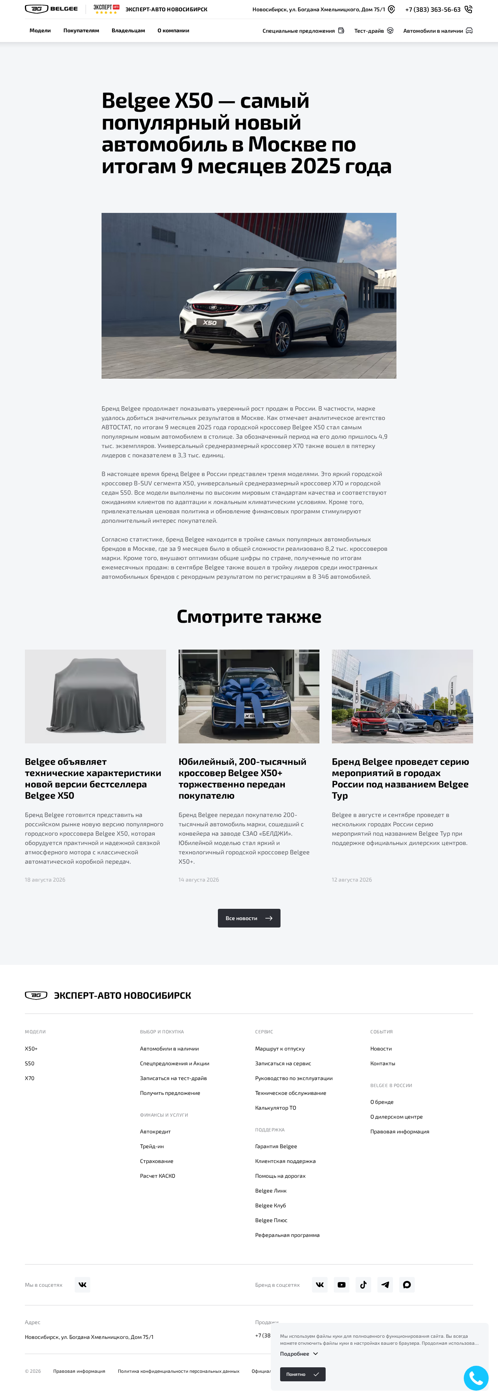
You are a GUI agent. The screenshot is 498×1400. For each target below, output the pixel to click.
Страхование (157, 1161)
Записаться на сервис (283, 1063)
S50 (29, 1063)
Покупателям (81, 30)
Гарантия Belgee (276, 1146)
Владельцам (128, 30)
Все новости (241, 918)
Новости (381, 1048)
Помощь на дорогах (280, 1175)
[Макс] (407, 1285)
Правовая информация (400, 1131)
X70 (29, 1078)
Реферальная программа (287, 1234)
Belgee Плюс (271, 1220)
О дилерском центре (396, 1116)
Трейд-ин (152, 1146)
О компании (173, 30)
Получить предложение (170, 1092)
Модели (40, 30)
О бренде (382, 1101)
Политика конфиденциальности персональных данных (178, 1371)
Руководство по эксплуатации (294, 1078)
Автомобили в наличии (169, 1048)
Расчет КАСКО (157, 1175)
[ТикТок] (363, 1285)
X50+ (31, 1048)
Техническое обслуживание (290, 1092)
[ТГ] (385, 1285)
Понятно (295, 1374)
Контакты (382, 1063)
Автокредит (155, 1131)
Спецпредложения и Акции (174, 1063)
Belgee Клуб (270, 1205)
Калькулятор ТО (275, 1107)
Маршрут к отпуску (280, 1048)
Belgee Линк (271, 1190)
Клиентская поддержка (285, 1161)
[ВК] (82, 1285)
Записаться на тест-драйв (173, 1078)
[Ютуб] (341, 1285)
